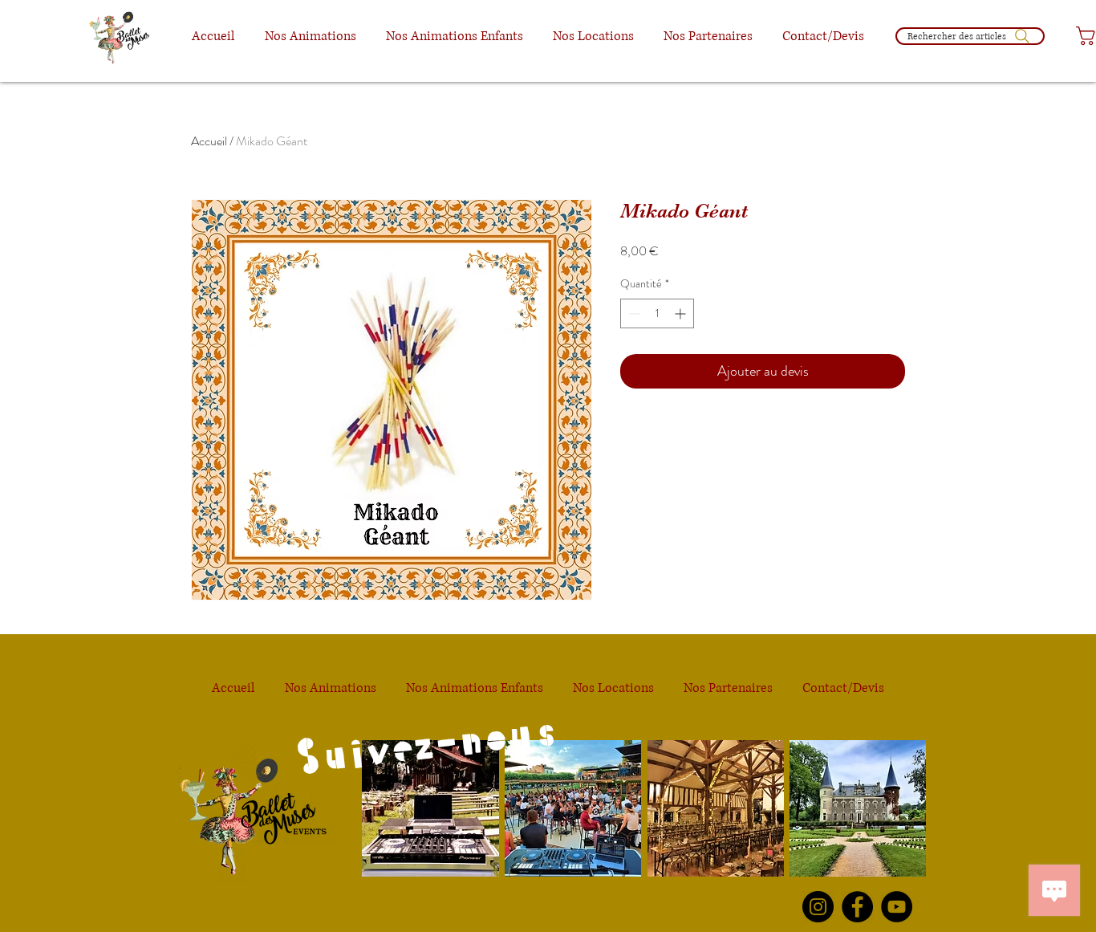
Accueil (209, 141)
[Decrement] (633, 313)
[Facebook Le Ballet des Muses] (857, 906)
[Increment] (682, 313)
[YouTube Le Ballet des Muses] (896, 906)
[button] (310, 36)
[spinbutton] (657, 313)
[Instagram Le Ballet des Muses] (818, 906)
